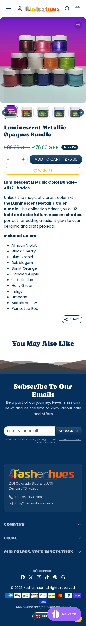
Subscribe (69, 431)
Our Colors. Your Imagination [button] (38, 551)
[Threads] (63, 577)
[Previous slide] (9, 351)
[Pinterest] (55, 577)
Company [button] (14, 524)
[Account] (19, 8)
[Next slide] (80, 112)
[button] (8, 8)
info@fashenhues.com (34, 503)
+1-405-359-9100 (29, 497)
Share (75, 319)
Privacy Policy (46, 442)
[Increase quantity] (23, 159)
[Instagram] (39, 577)
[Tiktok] (47, 577)
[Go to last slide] (5, 112)
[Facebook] (23, 577)
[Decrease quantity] (8, 159)
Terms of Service (70, 439)
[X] (31, 577)
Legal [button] (10, 538)
